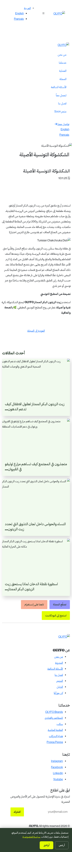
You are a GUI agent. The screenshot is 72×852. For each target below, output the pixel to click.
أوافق (46, 845)
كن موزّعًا (58, 693)
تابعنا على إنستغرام (34, 604)
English (19, 13)
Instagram (57, 761)
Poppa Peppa (55, 742)
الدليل (60, 687)
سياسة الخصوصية (31, 836)
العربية (27, 8)
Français (19, 19)
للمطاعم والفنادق (54, 718)
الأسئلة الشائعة (58, 87)
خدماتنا (62, 62)
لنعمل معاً (61, 95)
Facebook (57, 767)
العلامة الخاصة (55, 730)
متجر (60, 111)
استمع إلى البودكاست (55, 615)
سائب (60, 724)
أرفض (62, 845)
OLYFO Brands (54, 712)
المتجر (59, 681)
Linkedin (58, 773)
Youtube (58, 779)
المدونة (59, 662)
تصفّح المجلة (59, 604)
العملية (62, 70)
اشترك (17, 811)
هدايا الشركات (56, 736)
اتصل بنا (62, 103)
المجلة (62, 79)
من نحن (62, 54)
